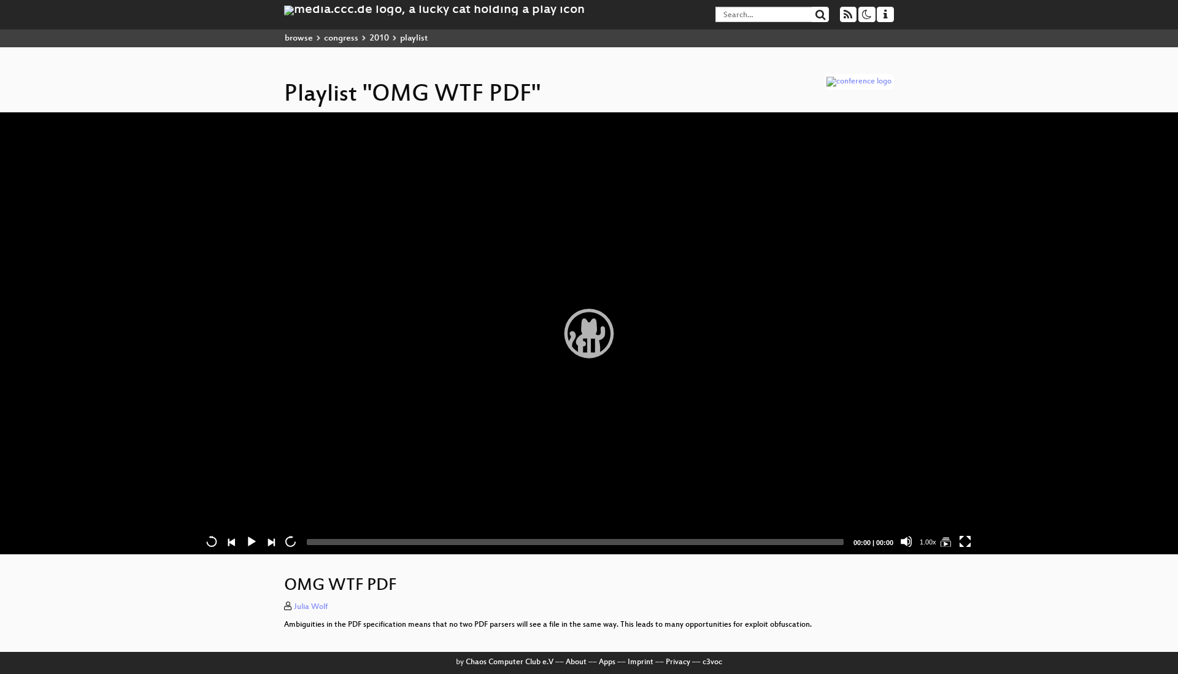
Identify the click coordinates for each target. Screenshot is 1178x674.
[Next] (270, 541)
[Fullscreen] (965, 541)
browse (299, 38)
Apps (607, 662)
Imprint (640, 662)
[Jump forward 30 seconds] (290, 541)
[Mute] (906, 541)
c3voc (712, 662)
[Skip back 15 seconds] (211, 541)
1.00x (928, 542)
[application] (589, 333)
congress (341, 38)
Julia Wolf (311, 607)
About (576, 662)
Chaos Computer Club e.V (509, 662)
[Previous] (231, 541)
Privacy (678, 662)
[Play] (589, 333)
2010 (379, 38)
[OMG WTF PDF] (945, 541)
